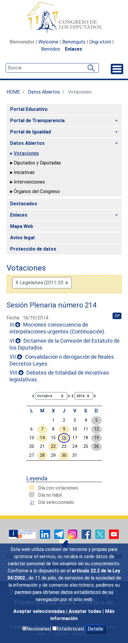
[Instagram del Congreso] (73, 534)
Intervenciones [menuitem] (29, 182)
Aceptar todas (85, 611)
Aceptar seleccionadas (39, 611)
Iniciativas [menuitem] (24, 172)
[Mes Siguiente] (69, 395)
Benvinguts (73, 42)
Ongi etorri (100, 42)
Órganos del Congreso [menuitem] (37, 191)
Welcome (48, 42)
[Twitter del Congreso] (100, 534)
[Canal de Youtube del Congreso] (113, 534)
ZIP (117, 316)
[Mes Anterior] (33, 395)
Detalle (95, 629)
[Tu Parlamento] (22, 534)
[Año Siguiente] (95, 395)
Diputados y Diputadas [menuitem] (37, 163)
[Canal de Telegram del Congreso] (59, 534)
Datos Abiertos (44, 92)
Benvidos (50, 49)
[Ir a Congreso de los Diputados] (64, 17)
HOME (13, 92)
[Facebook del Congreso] (87, 534)
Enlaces (73, 49)
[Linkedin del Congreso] (45, 534)
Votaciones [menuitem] (26, 153)
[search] (52, 68)
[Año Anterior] (72, 395)
